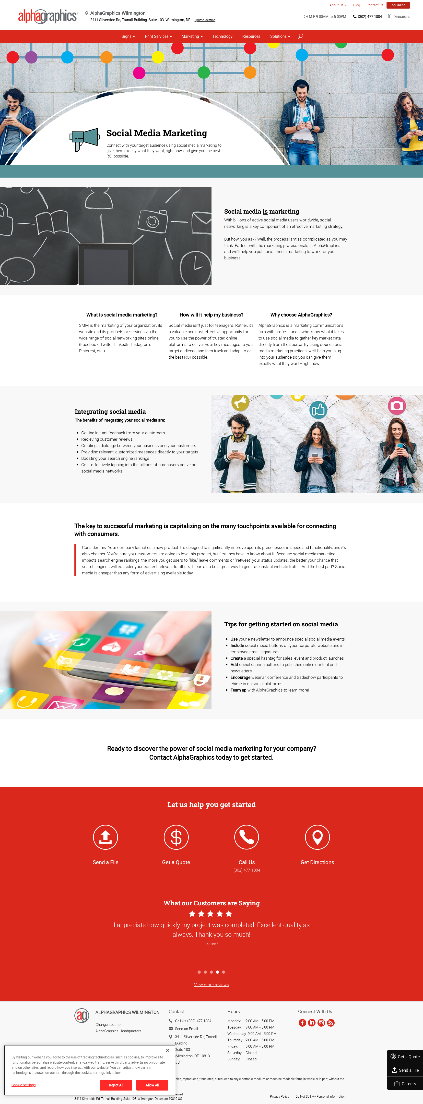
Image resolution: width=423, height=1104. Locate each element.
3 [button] (211, 972)
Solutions (278, 36)
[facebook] (302, 1023)
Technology (222, 36)
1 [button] (199, 972)
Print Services (156, 36)
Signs (126, 36)
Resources (251, 36)
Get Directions (317, 862)
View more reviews (211, 984)
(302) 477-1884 (370, 16)
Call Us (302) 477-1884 (193, 1020)
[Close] (167, 1050)
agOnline (398, 5)
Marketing (190, 36)
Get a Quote (409, 1056)
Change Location (108, 1024)
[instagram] (321, 1023)
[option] (211, 938)
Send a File (409, 1070)
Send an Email (186, 1028)
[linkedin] (311, 1023)
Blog (356, 5)
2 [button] (205, 972)
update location (205, 20)
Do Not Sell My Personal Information (320, 1096)
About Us (336, 5)
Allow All (152, 1085)
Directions (401, 16)
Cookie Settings (23, 1084)
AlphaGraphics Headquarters (118, 1030)
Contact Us (374, 5)
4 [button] (218, 972)
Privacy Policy (279, 1096)
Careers (409, 1083)
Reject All (116, 1085)
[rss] (331, 1023)
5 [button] (224, 972)
